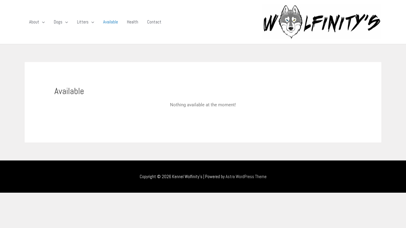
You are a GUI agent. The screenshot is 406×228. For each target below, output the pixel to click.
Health (132, 22)
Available (110, 22)
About (34, 22)
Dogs (58, 22)
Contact (154, 22)
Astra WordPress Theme (246, 176)
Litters (83, 22)
